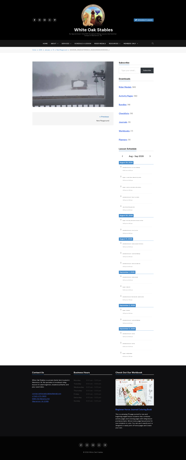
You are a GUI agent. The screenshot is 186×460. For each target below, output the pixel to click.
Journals (123, 122)
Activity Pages (126, 96)
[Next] (150, 156)
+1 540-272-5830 (39, 396)
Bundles (123, 104)
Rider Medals (100, 44)
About (53, 44)
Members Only (130, 44)
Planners (123, 139)
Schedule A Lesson (83, 44)
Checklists (124, 113)
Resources (113, 44)
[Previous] (122, 156)
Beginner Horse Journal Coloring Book (133, 409)
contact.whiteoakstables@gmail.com (46, 393)
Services (65, 44)
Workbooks (124, 131)
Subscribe (147, 70)
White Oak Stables (93, 30)
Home (45, 44)
